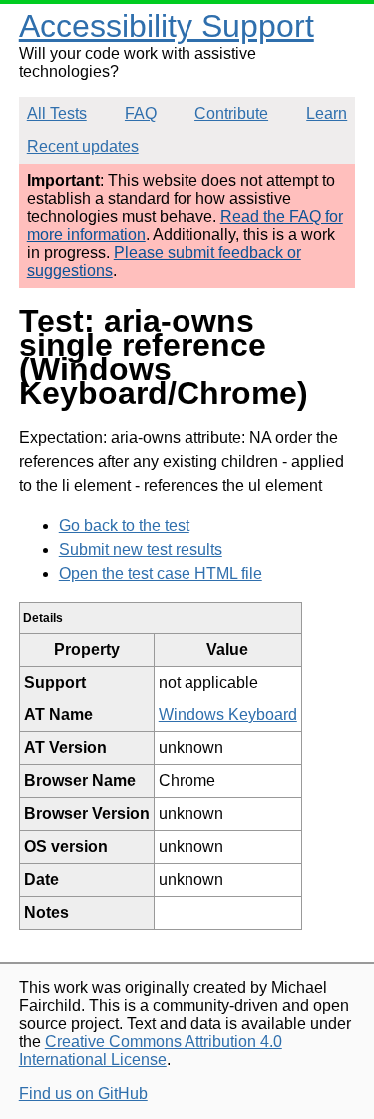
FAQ (141, 113)
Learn (326, 113)
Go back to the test (124, 525)
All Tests (57, 113)
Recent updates (83, 147)
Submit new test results (140, 549)
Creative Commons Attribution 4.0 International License (150, 1050)
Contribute (231, 113)
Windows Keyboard (228, 714)
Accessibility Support (166, 26)
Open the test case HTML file (160, 573)
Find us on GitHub (83, 1093)
